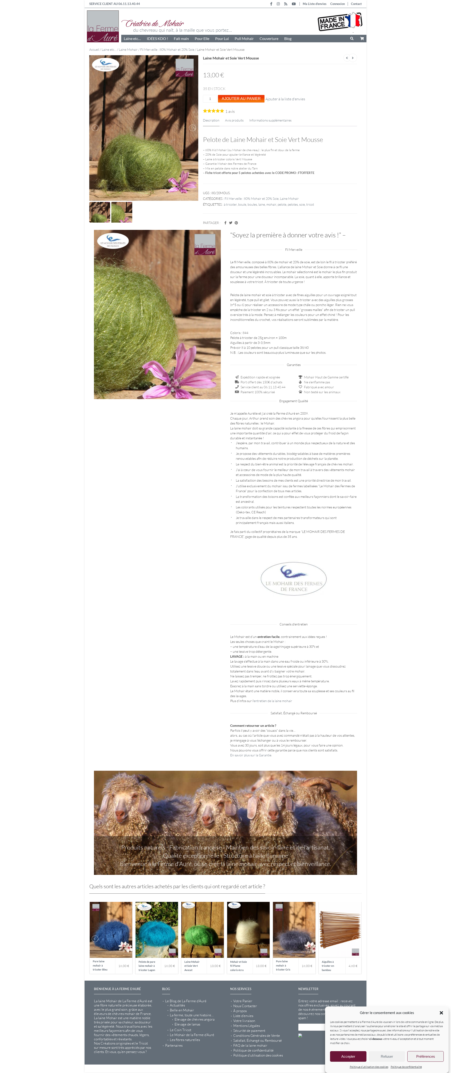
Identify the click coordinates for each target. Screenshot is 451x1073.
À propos (240, 1011)
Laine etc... (109, 49)
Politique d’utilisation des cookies (369, 1067)
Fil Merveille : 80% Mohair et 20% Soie (167, 49)
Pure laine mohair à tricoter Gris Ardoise (283, 966)
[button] (441, 1012)
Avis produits (234, 120)
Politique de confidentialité (406, 1067)
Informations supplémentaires (270, 120)
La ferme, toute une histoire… (192, 1015)
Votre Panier (242, 1001)
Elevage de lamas (187, 1024)
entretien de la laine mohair (273, 701)
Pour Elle (202, 38)
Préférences (425, 1056)
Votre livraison (244, 1021)
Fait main (181, 38)
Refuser (387, 1056)
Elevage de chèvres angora (194, 1019)
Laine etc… (132, 38)
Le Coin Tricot (180, 1030)
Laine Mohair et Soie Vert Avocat (192, 965)
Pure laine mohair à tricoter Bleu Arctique (100, 966)
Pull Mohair (244, 38)
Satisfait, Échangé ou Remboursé (257, 1040)
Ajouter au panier (241, 99)
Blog (288, 38)
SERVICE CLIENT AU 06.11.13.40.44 (114, 4)
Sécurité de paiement (249, 1031)
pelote (282, 204)
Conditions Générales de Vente (256, 1036)
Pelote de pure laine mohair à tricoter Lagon (147, 965)
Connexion (337, 4)
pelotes (293, 204)
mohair (271, 204)
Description (211, 120)
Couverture (269, 38)
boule (242, 204)
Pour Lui (222, 38)
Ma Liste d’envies (315, 4)
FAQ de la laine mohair (250, 1045)
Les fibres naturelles (185, 1040)
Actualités (177, 1005)
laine (261, 204)
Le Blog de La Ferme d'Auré (185, 1001)
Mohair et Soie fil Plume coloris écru (238, 965)
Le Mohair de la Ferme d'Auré (192, 1035)
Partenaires (174, 1045)
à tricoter (230, 204)
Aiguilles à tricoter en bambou (328, 965)
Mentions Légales (246, 1026)
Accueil (94, 49)
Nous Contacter (245, 1006)
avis (230, 111)
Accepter (348, 1056)
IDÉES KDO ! (157, 38)
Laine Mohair (128, 49)
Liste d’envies (243, 1016)
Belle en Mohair (182, 1010)
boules (252, 204)
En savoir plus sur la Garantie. (251, 755)
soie (302, 204)
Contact (356, 4)
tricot (310, 204)
